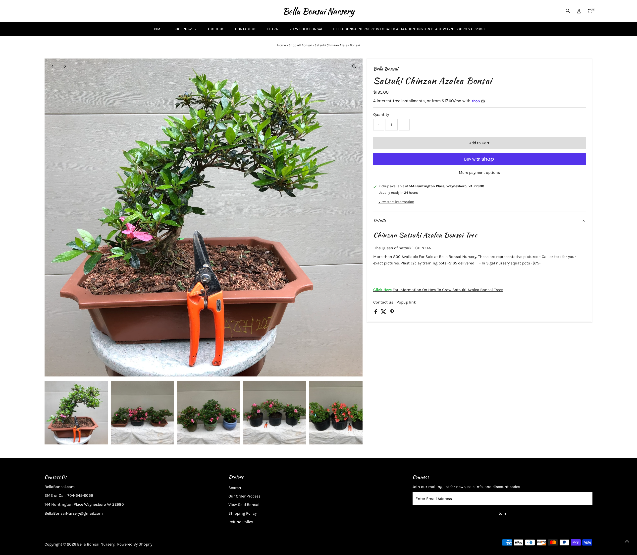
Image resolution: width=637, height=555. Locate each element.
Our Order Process (244, 496)
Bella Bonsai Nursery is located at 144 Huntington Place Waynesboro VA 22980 (409, 29)
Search (234, 487)
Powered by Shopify (134, 544)
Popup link (406, 302)
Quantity (381, 114)
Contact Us (245, 29)
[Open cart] (589, 11)
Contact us (383, 302)
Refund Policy (240, 521)
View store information (396, 202)
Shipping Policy (242, 513)
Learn (273, 29)
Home (158, 29)
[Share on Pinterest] (392, 312)
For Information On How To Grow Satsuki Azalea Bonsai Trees (438, 289)
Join (502, 513)
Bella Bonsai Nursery (318, 11)
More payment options (479, 172)
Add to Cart (479, 142)
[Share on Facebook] (376, 312)
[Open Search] (568, 11)
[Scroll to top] (627, 541)
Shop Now (183, 29)
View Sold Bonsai (306, 29)
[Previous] (52, 66)
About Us (216, 29)
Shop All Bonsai (300, 45)
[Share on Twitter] (384, 312)
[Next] (64, 66)
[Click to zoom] (354, 66)
